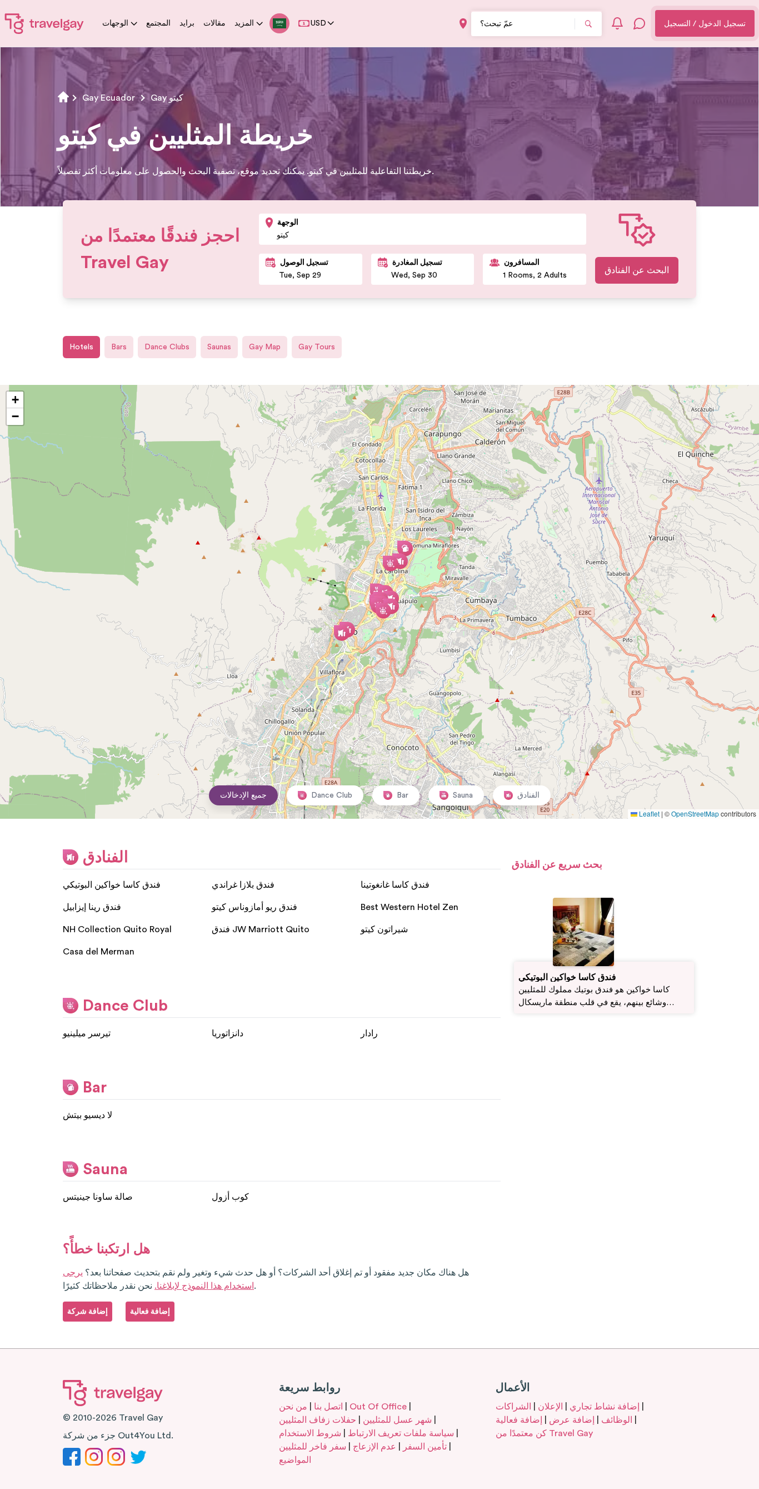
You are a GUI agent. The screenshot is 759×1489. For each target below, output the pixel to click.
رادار (369, 1033)
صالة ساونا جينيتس (98, 1197)
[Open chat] (639, 23)
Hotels (81, 347)
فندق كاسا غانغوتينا (395, 884)
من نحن (293, 1406)
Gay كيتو (167, 97)
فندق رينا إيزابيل (92, 907)
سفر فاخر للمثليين (312, 1446)
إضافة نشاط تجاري (605, 1406)
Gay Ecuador (108, 97)
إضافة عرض (572, 1420)
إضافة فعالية (519, 1420)
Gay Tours (316, 347)
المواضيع (295, 1460)
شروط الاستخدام (310, 1433)
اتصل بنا (328, 1406)
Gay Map (265, 347)
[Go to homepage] (44, 23)
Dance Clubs (166, 347)
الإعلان (550, 1406)
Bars (119, 347)
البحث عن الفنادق (637, 270)
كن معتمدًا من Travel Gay (544, 1433)
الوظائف (616, 1420)
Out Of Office (378, 1406)
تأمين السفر (425, 1446)
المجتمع (158, 23)
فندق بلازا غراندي (243, 884)
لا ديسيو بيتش (87, 1115)
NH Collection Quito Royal (117, 929)
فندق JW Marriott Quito (260, 929)
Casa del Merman (98, 951)
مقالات (214, 23)
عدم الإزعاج (374, 1446)
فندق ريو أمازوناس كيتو (254, 907)
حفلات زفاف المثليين (317, 1420)
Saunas (219, 347)
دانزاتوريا (227, 1033)
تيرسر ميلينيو (87, 1033)
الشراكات (513, 1406)
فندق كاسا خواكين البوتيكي (112, 884)
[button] (341, 633)
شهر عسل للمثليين (397, 1420)
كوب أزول (230, 1197)
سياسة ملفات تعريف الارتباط (401, 1433)
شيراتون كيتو (384, 929)
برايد (186, 23)
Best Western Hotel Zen (409, 907)
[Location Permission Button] (463, 23)
